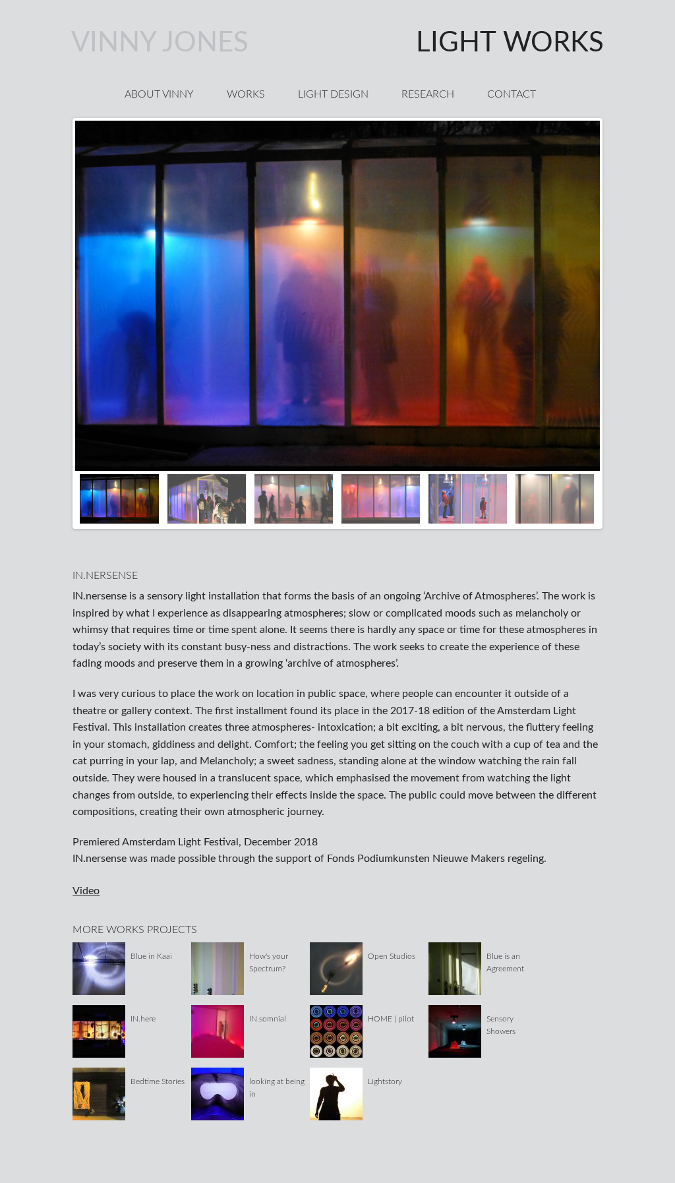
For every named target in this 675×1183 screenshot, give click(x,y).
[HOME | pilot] (336, 1031)
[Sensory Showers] (454, 1031)
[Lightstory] (336, 1093)
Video (86, 891)
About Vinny (159, 94)
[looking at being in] (217, 1093)
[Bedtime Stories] (99, 1093)
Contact (511, 94)
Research (427, 94)
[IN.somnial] (217, 1031)
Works (246, 94)
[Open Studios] (336, 968)
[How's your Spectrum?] (217, 968)
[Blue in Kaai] (99, 968)
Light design (333, 94)
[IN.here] (99, 1031)
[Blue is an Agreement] (454, 968)
